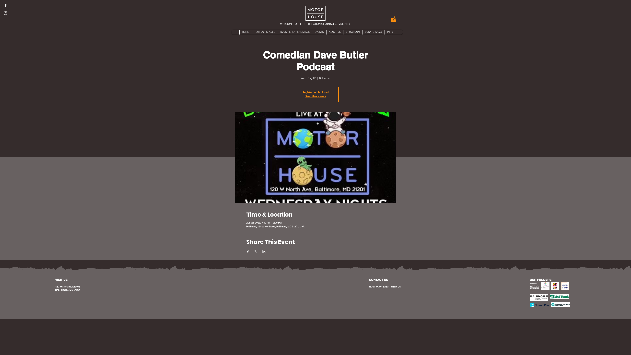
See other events (315, 96)
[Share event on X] (255, 251)
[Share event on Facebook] (247, 251)
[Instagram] (5, 13)
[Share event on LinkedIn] (264, 251)
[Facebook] (5, 5)
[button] (393, 19)
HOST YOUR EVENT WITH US (385, 286)
